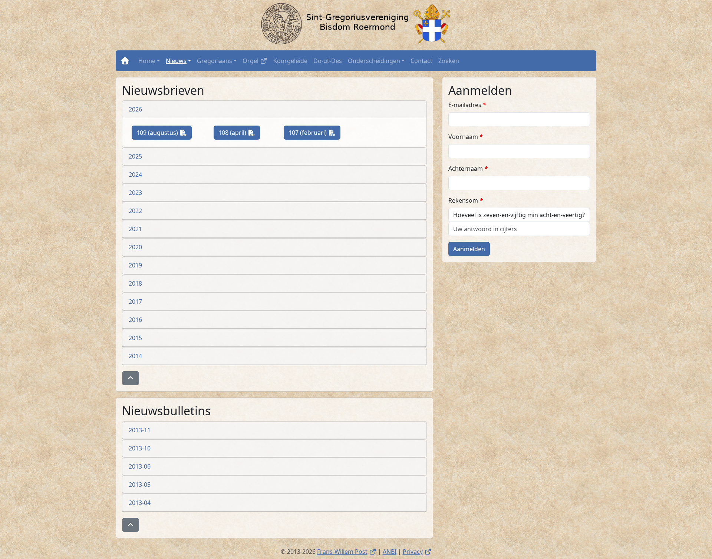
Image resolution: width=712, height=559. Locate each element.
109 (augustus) (164, 132)
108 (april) (239, 132)
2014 (135, 356)
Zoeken (448, 61)
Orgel (256, 60)
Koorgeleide (290, 61)
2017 (135, 301)
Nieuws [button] (176, 61)
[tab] (274, 109)
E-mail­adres (467, 105)
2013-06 (140, 466)
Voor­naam (465, 137)
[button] (130, 378)
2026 (135, 109)
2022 (135, 211)
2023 (135, 193)
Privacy (417, 552)
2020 (135, 247)
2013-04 (140, 503)
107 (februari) (314, 132)
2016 (135, 320)
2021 (135, 229)
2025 (135, 156)
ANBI (389, 552)
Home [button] (146, 61)
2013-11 (140, 430)
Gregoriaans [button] (214, 61)
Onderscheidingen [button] (374, 61)
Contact (421, 61)
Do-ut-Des (327, 61)
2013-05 (140, 484)
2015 (135, 338)
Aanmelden (469, 249)
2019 (135, 265)
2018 (135, 283)
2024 (135, 174)
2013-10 (140, 448)
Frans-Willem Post (346, 552)
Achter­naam (468, 168)
